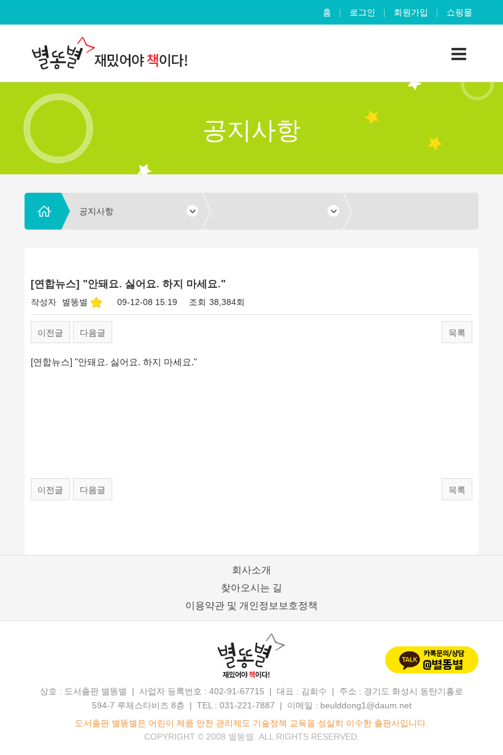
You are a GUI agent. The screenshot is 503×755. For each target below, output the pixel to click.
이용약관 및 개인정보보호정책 (251, 605)
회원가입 (411, 12)
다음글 (93, 333)
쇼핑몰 (459, 12)
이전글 (50, 333)
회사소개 (251, 570)
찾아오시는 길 (251, 588)
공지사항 (96, 211)
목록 (457, 333)
